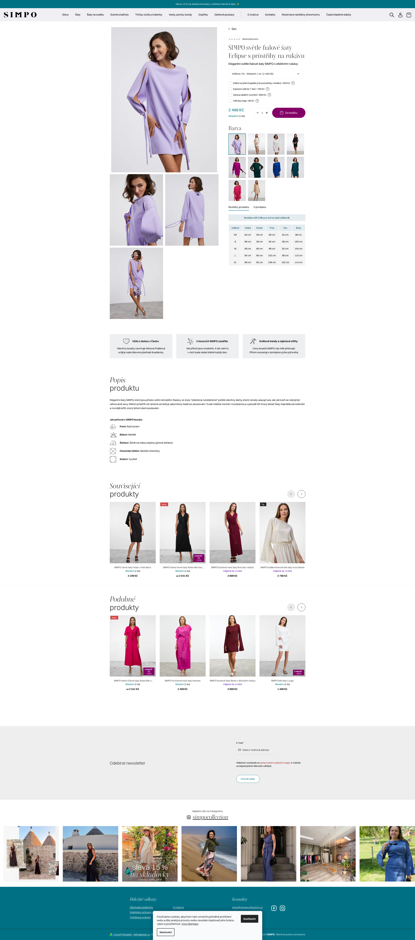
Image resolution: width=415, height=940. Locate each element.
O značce (178, 907)
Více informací (189, 923)
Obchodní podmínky (141, 907)
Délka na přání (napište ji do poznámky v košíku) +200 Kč (263, 83)
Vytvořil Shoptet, (122, 934)
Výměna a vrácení (140, 917)
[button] (301, 494)
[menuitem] (65, 14)
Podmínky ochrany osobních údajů (150, 912)
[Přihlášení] (400, 14)
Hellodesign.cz (141, 934)
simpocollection (210, 816)
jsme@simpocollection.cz (247, 907)
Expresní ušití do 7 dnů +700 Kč (250, 88)
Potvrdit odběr (248, 778)
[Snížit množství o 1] (256, 113)
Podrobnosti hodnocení (266, 39)
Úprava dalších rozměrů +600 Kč (251, 94)
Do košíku (291, 112)
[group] (31, 854)
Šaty (234, 28)
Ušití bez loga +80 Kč (245, 100)
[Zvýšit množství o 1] (267, 113)
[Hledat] (391, 14)
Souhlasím (249, 918)
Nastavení (166, 932)
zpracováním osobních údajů (275, 762)
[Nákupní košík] (408, 14)
